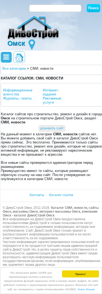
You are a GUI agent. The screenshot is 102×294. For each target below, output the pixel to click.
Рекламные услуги (52, 100)
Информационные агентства (17, 92)
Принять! (80, 274)
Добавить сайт (52, 128)
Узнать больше (86, 289)
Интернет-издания (51, 92)
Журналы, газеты (17, 98)
